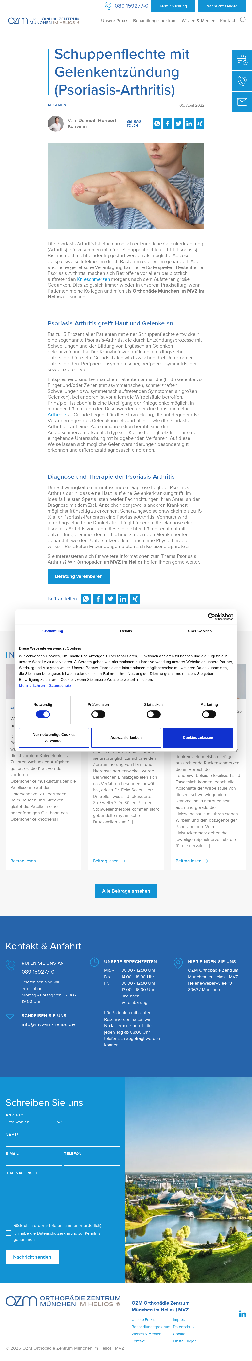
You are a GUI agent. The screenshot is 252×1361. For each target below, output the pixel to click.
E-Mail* (12, 1153)
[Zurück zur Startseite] (43, 20)
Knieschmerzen (93, 279)
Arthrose (57, 415)
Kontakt (227, 20)
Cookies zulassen (198, 737)
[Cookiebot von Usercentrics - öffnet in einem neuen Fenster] (211, 616)
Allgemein (57, 105)
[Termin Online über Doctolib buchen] (242, 60)
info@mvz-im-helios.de (48, 1024)
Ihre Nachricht (22, 1173)
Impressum (182, 1319)
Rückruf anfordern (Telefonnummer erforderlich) (57, 1225)
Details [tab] (126, 631)
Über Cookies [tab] (200, 631)
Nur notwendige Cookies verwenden (54, 737)
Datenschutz (184, 1326)
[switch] (98, 714)
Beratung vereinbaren (79, 576)
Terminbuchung (173, 6)
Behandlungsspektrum (155, 20)
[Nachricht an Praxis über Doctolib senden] (242, 102)
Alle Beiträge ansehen (126, 891)
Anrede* (14, 1115)
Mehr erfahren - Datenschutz (45, 685)
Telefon (72, 1153)
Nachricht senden (32, 1257)
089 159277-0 (38, 972)
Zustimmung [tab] (52, 631)
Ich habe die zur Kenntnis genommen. (57, 1236)
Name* (12, 1134)
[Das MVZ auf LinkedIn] (242, 1313)
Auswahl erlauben (126, 737)
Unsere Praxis (114, 20)
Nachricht (222, 6)
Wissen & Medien (198, 20)
